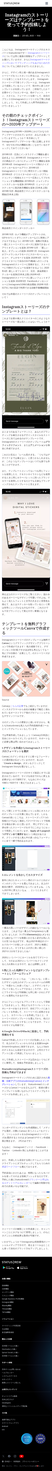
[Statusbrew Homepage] (12, 3)
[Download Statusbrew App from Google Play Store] (8, 1268)
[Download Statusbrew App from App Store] (22, 1268)
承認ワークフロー (10, 1166)
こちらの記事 (16, 706)
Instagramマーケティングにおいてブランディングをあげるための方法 (26, 63)
